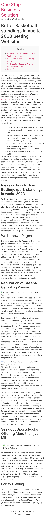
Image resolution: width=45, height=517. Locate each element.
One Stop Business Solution (11, 10)
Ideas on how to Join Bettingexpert (22, 53)
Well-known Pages (14, 56)
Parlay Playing (13, 69)
